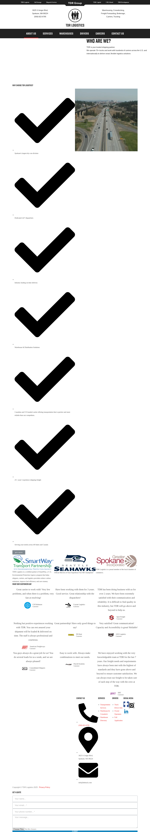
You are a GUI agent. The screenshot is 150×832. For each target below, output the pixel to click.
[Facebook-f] (126, 704)
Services (48, 33)
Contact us (118, 33)
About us (31, 33)
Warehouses (66, 33)
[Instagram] (131, 705)
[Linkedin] (126, 711)
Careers (100, 33)
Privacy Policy (44, 787)
